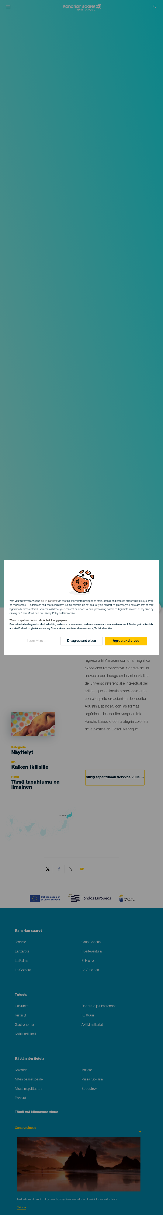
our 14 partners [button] (49, 601)
